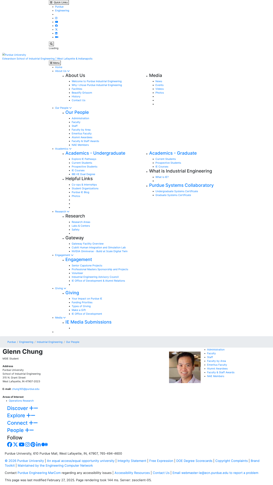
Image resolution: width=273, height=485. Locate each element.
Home (58, 67)
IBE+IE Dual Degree (83, 174)
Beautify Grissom (82, 92)
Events (159, 85)
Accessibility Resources (132, 473)
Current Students (82, 162)
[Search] (51, 43)
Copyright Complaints (231, 461)
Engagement (63, 255)
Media (59, 317)
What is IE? (162, 177)
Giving (59, 288)
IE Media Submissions (88, 322)
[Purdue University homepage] (14, 54)
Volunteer (77, 273)
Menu (56, 62)
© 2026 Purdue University (24, 461)
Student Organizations (85, 188)
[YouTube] (56, 21)
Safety (75, 229)
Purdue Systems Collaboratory (181, 185)
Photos (159, 92)
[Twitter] (56, 29)
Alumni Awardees (82, 137)
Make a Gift (79, 310)
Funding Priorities (82, 302)
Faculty (76, 122)
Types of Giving (81, 306)
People (16, 430)
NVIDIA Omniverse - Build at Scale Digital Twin (99, 251)
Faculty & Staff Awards (85, 141)
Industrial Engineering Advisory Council (95, 276)
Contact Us (78, 100)
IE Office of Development (87, 313)
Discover (18, 408)
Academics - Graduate (173, 153)
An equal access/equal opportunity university (81, 461)
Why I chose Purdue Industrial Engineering (97, 85)
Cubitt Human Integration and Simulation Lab (99, 247)
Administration (80, 118)
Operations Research (21, 400)
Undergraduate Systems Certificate (176, 191)
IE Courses (78, 170)
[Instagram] (56, 18)
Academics (62, 148)
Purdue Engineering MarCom (39, 473)
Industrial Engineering (50, 341)
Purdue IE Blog (80, 192)
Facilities (77, 88)
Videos (159, 88)
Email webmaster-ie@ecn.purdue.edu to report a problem (215, 473)
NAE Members (80, 144)
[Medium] (56, 37)
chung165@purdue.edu (25, 389)
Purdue (59, 6)
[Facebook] (56, 25)
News (158, 81)
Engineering (62, 10)
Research (61, 211)
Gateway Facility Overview (88, 243)
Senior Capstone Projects (87, 265)
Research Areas (81, 222)
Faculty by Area (81, 129)
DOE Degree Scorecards (194, 461)
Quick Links (60, 2)
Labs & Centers (81, 225)
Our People (62, 107)
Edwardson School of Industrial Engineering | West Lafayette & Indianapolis (47, 58)
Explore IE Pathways (84, 159)
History (76, 96)
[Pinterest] (32, 445)
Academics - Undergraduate (95, 153)
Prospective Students (84, 166)
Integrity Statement (132, 461)
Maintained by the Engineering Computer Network (55, 465)
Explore (16, 415)
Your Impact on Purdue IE (87, 298)
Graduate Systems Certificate (173, 195)
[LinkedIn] (56, 33)
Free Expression (161, 461)
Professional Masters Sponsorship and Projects (100, 269)
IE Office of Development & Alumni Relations (98, 280)
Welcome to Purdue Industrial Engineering (97, 81)
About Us (61, 70)
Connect (18, 423)
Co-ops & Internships (84, 184)
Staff (75, 125)
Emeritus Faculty (82, 133)
